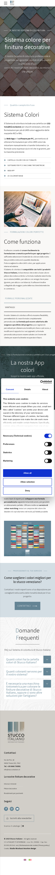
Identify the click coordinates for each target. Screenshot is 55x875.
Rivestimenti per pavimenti (13, 793)
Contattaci (10, 752)
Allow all (27, 473)
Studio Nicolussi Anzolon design (23, 848)
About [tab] (45, 389)
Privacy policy (44, 845)
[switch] (48, 444)
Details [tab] (27, 389)
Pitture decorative (10, 788)
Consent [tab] (10, 389)
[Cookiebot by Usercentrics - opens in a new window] (40, 382)
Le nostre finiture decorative (19, 776)
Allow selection (27, 482)
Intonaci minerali (10, 784)
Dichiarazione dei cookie (29, 845)
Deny (27, 490)
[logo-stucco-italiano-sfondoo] (16, 734)
